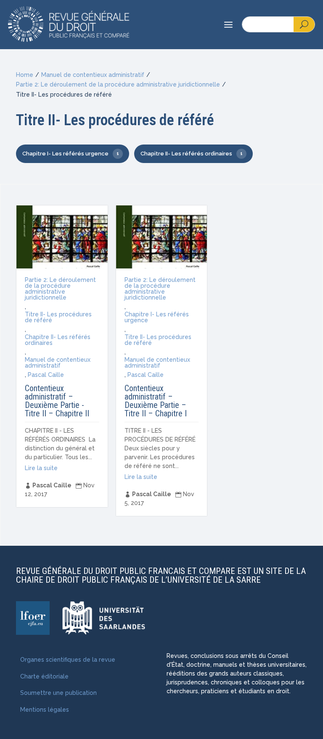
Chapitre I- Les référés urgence (156, 317)
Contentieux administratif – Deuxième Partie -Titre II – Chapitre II (57, 400)
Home (24, 74)
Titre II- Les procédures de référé (58, 317)
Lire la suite (41, 468)
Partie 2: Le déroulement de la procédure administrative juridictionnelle (118, 84)
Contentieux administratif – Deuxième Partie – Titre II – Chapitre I (155, 400)
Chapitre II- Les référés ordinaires (57, 340)
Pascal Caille (46, 375)
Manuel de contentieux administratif (92, 74)
